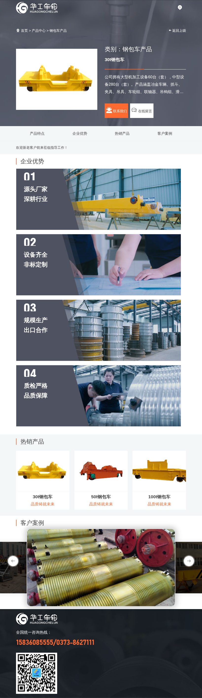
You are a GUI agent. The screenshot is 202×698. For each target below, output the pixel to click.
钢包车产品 (58, 31)
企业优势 (79, 133)
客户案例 (164, 133)
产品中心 (39, 31)
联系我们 (119, 111)
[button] (189, 561)
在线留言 (144, 111)
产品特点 (37, 133)
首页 (24, 31)
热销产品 (122, 133)
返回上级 (179, 31)
